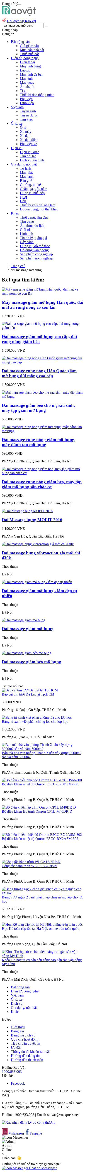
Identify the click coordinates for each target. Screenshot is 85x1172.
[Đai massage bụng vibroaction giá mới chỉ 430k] (38, 544)
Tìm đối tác (28, 156)
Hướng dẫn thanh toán (27, 1060)
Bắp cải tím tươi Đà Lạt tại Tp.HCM (28, 694)
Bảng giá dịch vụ (23, 1035)
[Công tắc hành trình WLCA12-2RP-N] (31, 862)
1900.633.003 (12, 1071)
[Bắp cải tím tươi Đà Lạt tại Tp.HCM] (30, 690)
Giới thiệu (18, 1027)
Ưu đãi (16, 1047)
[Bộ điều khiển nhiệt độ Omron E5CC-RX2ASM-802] (42, 834)
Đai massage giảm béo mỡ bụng (31, 661)
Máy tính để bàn (31, 74)
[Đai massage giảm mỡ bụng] (23, 620)
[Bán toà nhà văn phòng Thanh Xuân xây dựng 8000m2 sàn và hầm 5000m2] (42, 749)
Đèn (23, 201)
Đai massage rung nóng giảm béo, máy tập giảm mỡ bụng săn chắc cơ (42, 484)
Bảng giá (17, 1031)
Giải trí (25, 230)
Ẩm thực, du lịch (32, 225)
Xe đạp (25, 136)
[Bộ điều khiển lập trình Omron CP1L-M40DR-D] (39, 807)
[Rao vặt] (19, 15)
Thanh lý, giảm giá (33, 238)
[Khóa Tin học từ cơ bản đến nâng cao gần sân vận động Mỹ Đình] (42, 956)
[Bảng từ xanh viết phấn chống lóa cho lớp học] (37, 717)
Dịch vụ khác (29, 152)
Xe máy (25, 131)
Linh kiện (27, 103)
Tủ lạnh (25, 168)
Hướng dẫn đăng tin (25, 1056)
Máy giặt (26, 172)
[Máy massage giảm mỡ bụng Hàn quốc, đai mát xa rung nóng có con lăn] (42, 293)
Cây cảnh (27, 242)
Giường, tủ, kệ (30, 185)
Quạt (23, 197)
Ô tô (23, 127)
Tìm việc (26, 119)
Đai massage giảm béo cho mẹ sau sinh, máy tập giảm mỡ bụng (38, 408)
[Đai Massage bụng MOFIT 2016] (27, 511)
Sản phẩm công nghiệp (36, 254)
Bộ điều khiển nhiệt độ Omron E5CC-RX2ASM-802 (40, 839)
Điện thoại (27, 62)
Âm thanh (27, 87)
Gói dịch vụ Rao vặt (21, 21)
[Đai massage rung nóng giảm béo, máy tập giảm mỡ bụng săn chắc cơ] (42, 473)
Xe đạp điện (28, 140)
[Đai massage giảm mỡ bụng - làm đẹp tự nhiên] (37, 582)
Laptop (25, 70)
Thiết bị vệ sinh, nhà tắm (37, 205)
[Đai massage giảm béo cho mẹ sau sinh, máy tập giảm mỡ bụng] (42, 396)
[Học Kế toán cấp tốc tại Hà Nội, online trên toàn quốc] (42, 924)
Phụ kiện (26, 99)
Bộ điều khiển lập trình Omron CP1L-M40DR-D (37, 811)
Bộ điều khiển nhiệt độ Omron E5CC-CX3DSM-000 (40, 784)
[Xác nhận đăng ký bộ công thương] (28, 1122)
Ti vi (23, 91)
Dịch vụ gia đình (32, 160)
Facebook (18, 1083)
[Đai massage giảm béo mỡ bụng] (26, 653)
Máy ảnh (26, 78)
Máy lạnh (27, 176)
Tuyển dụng (28, 115)
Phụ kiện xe (28, 144)
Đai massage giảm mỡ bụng (27, 628)
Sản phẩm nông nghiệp (36, 258)
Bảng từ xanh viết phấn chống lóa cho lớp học (35, 721)
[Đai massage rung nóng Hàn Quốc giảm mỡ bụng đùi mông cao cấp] (42, 362)
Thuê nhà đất (29, 54)
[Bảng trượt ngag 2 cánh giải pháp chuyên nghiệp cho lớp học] (42, 893)
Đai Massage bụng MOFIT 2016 (32, 519)
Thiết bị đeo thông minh (37, 95)
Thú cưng (27, 221)
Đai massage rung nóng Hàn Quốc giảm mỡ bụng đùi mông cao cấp (39, 373)
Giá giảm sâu (29, 46)
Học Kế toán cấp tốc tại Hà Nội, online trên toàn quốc (40, 928)
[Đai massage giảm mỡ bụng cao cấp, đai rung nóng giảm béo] (42, 328)
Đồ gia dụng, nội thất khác (39, 209)
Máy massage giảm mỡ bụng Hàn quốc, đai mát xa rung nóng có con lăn (42, 305)
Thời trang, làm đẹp (34, 217)
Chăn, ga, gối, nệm (33, 189)
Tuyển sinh (28, 111)
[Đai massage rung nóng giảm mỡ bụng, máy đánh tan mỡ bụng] (42, 431)
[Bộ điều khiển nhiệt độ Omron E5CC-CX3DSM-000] (42, 780)
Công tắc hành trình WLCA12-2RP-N (29, 866)
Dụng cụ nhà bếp (32, 193)
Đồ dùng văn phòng (34, 250)
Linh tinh (26, 234)
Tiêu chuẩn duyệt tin (25, 1043)
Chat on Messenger (42, 1168)
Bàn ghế (26, 181)
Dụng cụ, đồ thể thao (35, 246)
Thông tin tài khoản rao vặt (30, 1052)
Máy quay (27, 82)
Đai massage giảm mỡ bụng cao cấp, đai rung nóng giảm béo (39, 339)
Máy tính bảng (30, 66)
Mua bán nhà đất (32, 50)
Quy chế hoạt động (24, 1039)
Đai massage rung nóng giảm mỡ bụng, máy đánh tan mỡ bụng (38, 442)
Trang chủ (18, 266)
